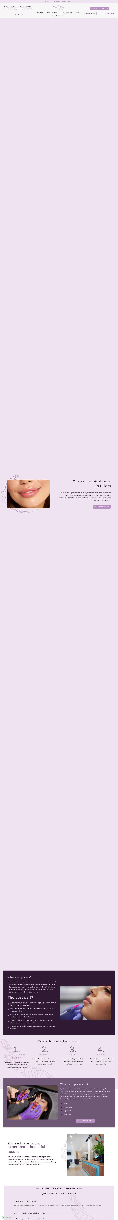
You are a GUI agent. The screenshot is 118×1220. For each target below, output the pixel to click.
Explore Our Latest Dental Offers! (59, 1)
